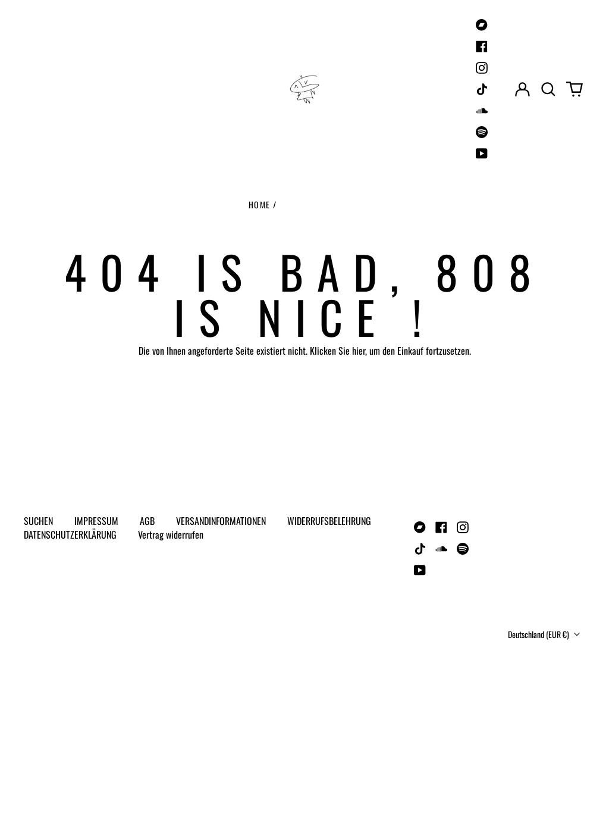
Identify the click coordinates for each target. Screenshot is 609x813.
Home (260, 204)
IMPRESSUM (96, 521)
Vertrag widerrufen (170, 534)
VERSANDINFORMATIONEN (221, 521)
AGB (147, 521)
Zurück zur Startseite (305, 394)
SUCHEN (38, 521)
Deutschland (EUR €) (539, 634)
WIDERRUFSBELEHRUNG (329, 521)
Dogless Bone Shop (81, 620)
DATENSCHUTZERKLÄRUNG (70, 534)
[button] (548, 89)
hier (358, 350)
